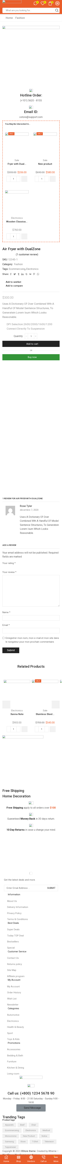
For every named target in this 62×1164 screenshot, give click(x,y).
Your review (9, 572)
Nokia (44, 1136)
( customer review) (27, 254)
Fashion (20, 17)
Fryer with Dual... (17, 164)
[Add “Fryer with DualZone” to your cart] (24, 179)
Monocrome (10, 1136)
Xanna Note (17, 714)
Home (9, 17)
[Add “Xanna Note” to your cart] (24, 729)
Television (49, 1141)
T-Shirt (35, 1141)
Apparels (9, 1125)
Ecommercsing (17, 268)
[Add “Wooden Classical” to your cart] (24, 236)
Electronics (17, 218)
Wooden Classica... (17, 221)
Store (23, 1141)
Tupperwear (10, 1147)
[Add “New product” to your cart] (53, 179)
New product (45, 164)
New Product (29, 1136)
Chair (33, 1125)
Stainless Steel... (45, 714)
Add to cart (32, 344)
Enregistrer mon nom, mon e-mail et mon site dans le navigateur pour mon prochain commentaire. (32, 640)
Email (6, 625)
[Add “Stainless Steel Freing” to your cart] (53, 729)
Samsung (9, 1141)
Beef (22, 1125)
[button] (31, 1108)
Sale (17, 160)
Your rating (9, 563)
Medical (46, 1130)
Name (6, 612)
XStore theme (28, 1151)
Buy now (32, 357)
